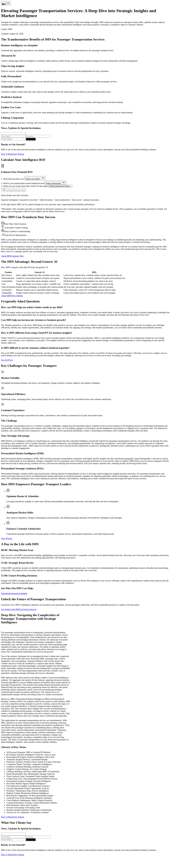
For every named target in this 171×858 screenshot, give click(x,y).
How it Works (7, 154)
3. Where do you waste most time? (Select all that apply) (24, 186)
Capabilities (22, 593)
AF (4, 4)
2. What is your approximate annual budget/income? (23, 183)
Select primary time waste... (60, 186)
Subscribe (31, 139)
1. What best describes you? (13, 179)
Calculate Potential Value (15, 191)
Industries (5, 593)
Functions (13, 593)
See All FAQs (7, 360)
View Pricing (18, 154)
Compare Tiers (17, 256)
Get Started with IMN (10, 609)
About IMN (6, 256)
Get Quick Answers (28, 609)
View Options (17, 296)
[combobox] (35, 178)
